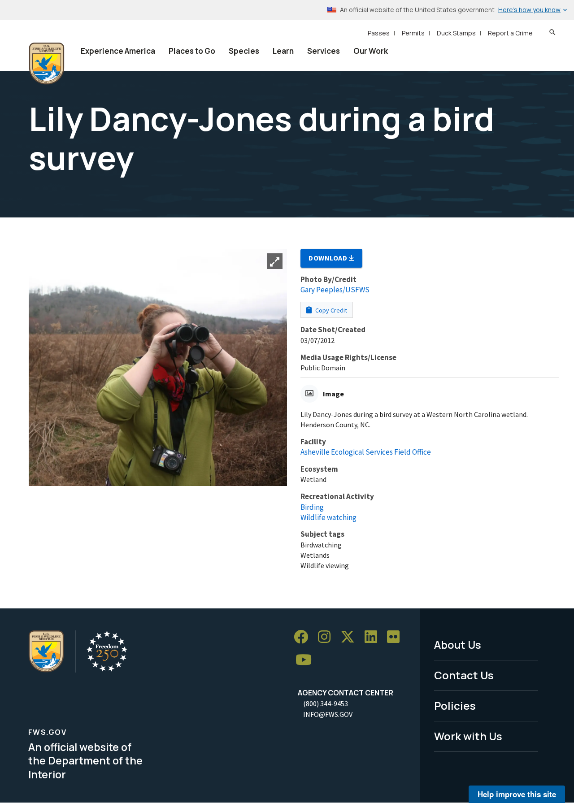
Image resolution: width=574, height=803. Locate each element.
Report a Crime (510, 33)
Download (329, 257)
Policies (455, 705)
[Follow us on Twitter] (350, 637)
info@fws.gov (327, 714)
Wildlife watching (328, 517)
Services (323, 51)
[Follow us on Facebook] (304, 637)
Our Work (370, 51)
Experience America (118, 51)
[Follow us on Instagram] (327, 637)
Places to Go (192, 51)
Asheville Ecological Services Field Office (365, 452)
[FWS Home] (47, 63)
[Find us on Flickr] (396, 637)
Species (244, 51)
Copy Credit (330, 310)
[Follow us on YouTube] (307, 660)
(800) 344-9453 (325, 703)
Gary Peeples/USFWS (335, 290)
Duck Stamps (456, 33)
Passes (379, 33)
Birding (312, 507)
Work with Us (468, 736)
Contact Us (464, 675)
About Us (457, 644)
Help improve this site (517, 794)
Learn (283, 51)
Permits (413, 33)
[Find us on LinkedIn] (374, 637)
